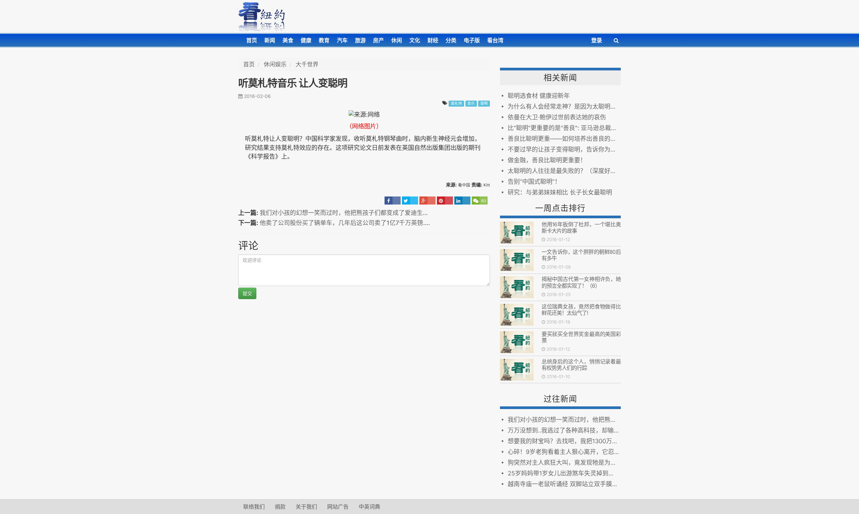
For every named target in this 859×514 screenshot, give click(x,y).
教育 (324, 40)
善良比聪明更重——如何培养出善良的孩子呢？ (564, 138)
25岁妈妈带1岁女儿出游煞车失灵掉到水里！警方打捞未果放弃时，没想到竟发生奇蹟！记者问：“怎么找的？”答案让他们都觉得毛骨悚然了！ (564, 473)
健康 (306, 40)
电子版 (472, 40)
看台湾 (495, 40)
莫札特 (456, 103)
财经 (432, 40)
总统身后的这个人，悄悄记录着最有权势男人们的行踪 (581, 364)
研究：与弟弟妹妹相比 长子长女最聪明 (560, 192)
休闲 (396, 40)
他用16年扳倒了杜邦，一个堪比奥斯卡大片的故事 (581, 227)
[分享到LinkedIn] (462, 200)
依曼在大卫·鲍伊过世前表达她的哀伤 (557, 117)
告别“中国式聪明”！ (534, 181)
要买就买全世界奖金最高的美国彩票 (581, 337)
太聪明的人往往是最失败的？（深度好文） (564, 170)
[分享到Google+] (427, 200)
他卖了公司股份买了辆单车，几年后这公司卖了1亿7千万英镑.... (345, 222)
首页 (251, 40)
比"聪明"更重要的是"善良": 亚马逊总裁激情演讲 (564, 127)
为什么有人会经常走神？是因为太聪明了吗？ (564, 106)
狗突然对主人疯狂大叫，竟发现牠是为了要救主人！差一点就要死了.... (564, 462)
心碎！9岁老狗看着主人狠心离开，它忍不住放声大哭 (564, 451)
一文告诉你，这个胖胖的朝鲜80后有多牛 (581, 255)
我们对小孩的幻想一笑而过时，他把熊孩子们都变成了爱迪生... (344, 212)
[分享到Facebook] (393, 200)
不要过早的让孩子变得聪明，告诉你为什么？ (564, 149)
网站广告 (338, 506)
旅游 (360, 40)
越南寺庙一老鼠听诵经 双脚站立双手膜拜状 (564, 484)
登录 (596, 40)
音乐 (471, 103)
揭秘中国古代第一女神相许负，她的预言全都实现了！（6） (581, 282)
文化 (414, 40)
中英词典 (369, 506)
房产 (378, 40)
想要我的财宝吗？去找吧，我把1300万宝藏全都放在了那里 (564, 441)
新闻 (269, 40)
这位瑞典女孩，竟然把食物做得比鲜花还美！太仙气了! (581, 309)
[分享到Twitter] (410, 200)
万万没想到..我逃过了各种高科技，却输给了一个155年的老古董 (564, 430)
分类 (451, 40)
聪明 (484, 103)
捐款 (280, 506)
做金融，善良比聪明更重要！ (547, 160)
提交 (247, 293)
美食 (288, 40)
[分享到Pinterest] (445, 200)
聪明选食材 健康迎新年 (539, 95)
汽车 (342, 40)
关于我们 (306, 506)
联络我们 (254, 506)
